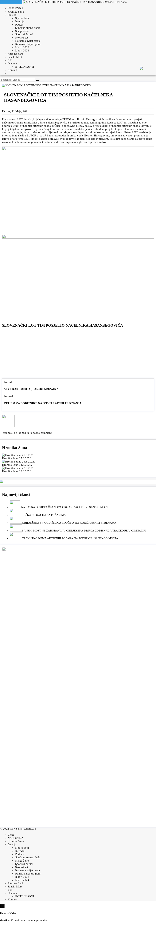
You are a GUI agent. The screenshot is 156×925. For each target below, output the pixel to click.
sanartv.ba (30, 828)
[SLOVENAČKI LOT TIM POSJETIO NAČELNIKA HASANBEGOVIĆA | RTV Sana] (75, 1)
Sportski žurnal (24, 34)
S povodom (22, 18)
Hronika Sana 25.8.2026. (17, 458)
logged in (23, 432)
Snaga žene (22, 31)
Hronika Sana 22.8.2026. (17, 471)
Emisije (12, 14)
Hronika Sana (16, 11)
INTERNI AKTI (24, 66)
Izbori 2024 (22, 50)
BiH (10, 60)
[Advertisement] (78, 354)
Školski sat (21, 37)
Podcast (19, 24)
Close (11, 834)
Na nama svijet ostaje (28, 40)
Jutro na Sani (15, 53)
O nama (12, 63)
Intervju (20, 21)
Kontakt (12, 69)
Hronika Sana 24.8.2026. (17, 464)
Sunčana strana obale (27, 27)
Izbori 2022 (22, 47)
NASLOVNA (15, 8)
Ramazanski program (28, 44)
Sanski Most (15, 57)
